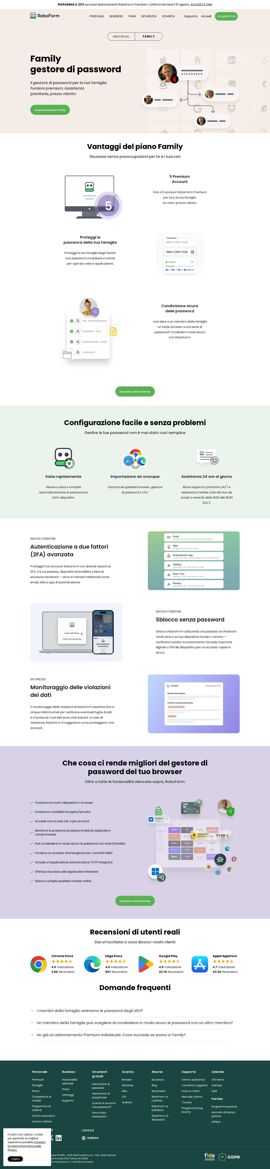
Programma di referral (41, 1108)
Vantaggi (68, 1095)
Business (116, 16)
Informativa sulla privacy (55, 1161)
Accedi (206, 16)
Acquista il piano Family (50, 110)
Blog (154, 1085)
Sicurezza (149, 16)
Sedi (214, 1091)
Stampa (217, 1085)
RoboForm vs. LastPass (160, 1098)
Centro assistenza (193, 1079)
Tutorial (186, 1102)
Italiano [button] (93, 1138)
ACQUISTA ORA (201, 4)
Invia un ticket (191, 1091)
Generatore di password (101, 1086)
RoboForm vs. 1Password (160, 1117)
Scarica (168, 16)
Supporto (191, 16)
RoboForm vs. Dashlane (160, 1108)
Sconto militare (42, 1121)
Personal (96, 16)
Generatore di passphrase (101, 1095)
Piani (132, 16)
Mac (124, 1091)
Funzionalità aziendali (69, 1081)
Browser (127, 1079)
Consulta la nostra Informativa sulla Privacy (26, 1146)
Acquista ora (226, 16)
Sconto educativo (43, 1116)
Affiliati (216, 1122)
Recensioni (158, 1091)
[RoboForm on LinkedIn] (59, 1138)
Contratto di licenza (82, 1161)
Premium (38, 1079)
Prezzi (35, 1091)
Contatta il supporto (195, 1085)
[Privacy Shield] (229, 1156)
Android (127, 1102)
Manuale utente (192, 1097)
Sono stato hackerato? (99, 1114)
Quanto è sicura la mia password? (104, 1105)
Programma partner (224, 1106)
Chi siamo (218, 1079)
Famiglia (37, 1085)
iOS (124, 1097)
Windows (127, 1085)
